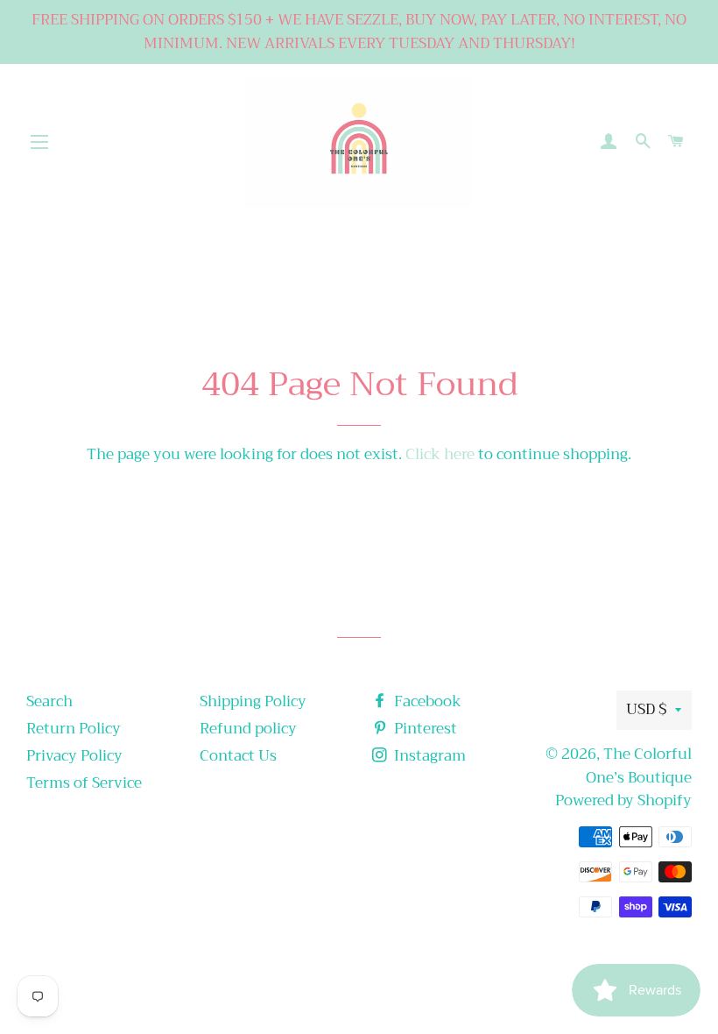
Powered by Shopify (623, 800)
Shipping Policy (253, 701)
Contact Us (238, 755)
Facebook (426, 701)
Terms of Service (84, 783)
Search (49, 701)
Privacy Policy (74, 755)
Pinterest (424, 728)
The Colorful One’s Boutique (639, 765)
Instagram (428, 755)
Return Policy (73, 728)
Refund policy (248, 728)
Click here (440, 454)
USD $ (646, 709)
